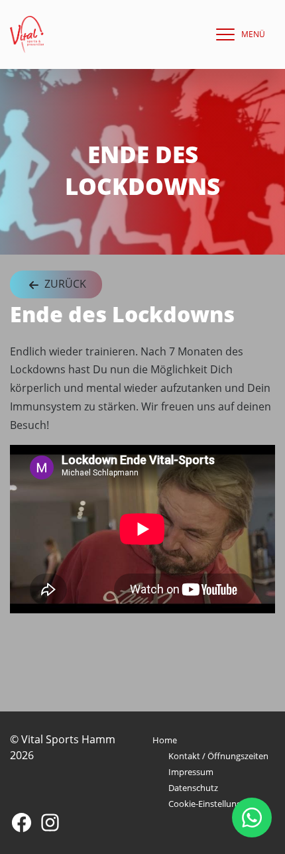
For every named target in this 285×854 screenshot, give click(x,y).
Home (164, 740)
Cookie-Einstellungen (209, 804)
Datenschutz (193, 788)
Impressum (190, 772)
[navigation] (237, 34)
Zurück (64, 283)
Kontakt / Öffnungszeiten (218, 756)
